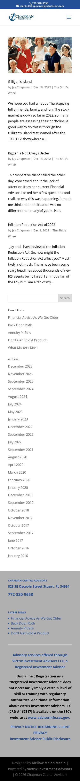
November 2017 (20, 518)
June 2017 (15, 540)
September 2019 (20, 502)
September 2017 (20, 533)
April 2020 (15, 464)
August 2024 (17, 396)
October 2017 (18, 525)
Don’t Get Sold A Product (27, 340)
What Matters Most (23, 348)
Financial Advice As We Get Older (33, 317)
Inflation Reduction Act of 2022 (31, 224)
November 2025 (20, 374)
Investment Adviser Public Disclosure (40, 739)
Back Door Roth (20, 325)
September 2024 (20, 389)
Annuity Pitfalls (19, 332)
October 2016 (18, 548)
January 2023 (18, 419)
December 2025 (20, 366)
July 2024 (15, 404)
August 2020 (17, 457)
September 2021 (20, 449)
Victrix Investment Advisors (49, 769)
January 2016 (18, 555)
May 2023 (15, 412)
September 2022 (20, 434)
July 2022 (15, 442)
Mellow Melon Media (49, 763)
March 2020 (17, 472)
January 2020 (18, 487)
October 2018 (18, 510)
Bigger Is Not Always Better (28, 153)
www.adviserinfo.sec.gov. (49, 717)
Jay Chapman (21, 87)
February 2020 (19, 480)
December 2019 (20, 495)
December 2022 (20, 427)
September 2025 (20, 381)
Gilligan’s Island (20, 81)
